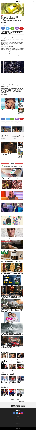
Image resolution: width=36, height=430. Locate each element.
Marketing (18, 418)
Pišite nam (18, 423)
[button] (22, 131)
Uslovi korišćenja (18, 421)
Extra (2, 15)
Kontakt (18, 416)
